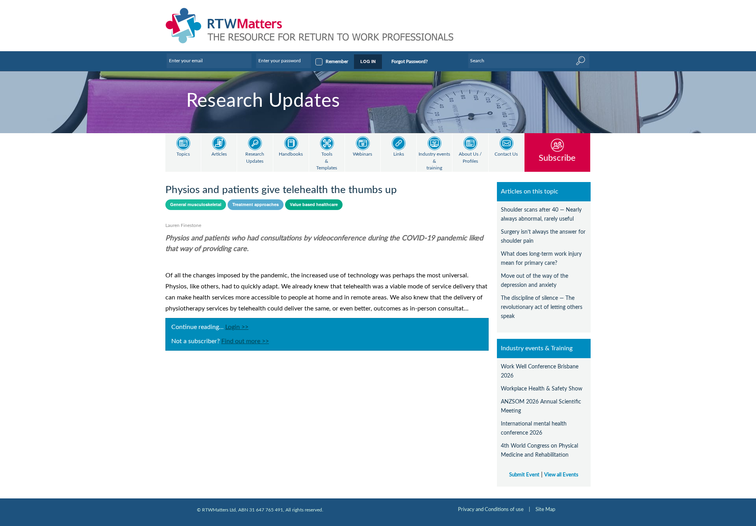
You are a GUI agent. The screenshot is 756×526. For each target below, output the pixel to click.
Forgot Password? (409, 61)
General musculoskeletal (195, 204)
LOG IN (368, 61)
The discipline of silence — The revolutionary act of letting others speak (541, 307)
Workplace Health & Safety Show (541, 389)
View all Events (561, 475)
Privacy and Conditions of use (491, 509)
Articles (219, 154)
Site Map (545, 509)
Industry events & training (434, 161)
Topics (183, 154)
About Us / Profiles (470, 158)
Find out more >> (245, 341)
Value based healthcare (314, 204)
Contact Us (506, 154)
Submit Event (524, 475)
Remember (337, 61)
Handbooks (291, 154)
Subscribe (557, 158)
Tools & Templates (326, 161)
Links (398, 154)
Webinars (362, 154)
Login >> (236, 327)
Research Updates (254, 158)
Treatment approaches (255, 204)
